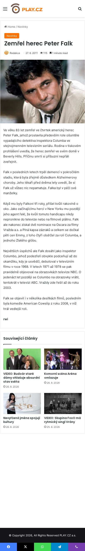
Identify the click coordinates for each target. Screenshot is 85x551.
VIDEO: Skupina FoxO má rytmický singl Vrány (62, 420)
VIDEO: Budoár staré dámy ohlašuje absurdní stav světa (21, 378)
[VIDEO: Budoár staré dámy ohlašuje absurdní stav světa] (22, 359)
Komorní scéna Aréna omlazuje (60, 376)
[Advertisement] (42, 479)
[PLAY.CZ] (26, 8)
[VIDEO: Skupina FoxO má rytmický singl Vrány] (63, 403)
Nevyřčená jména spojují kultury (21, 420)
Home (11, 26)
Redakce (15, 53)
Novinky (23, 26)
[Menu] (5, 10)
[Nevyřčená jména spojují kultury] (22, 403)
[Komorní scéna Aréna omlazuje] (63, 359)
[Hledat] (80, 10)
